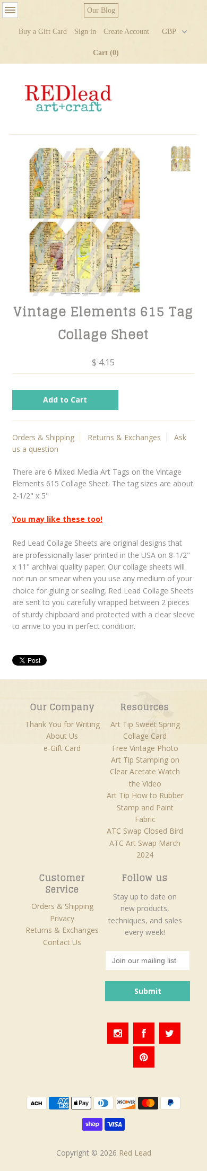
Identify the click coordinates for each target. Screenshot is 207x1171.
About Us (62, 736)
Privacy (62, 918)
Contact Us (62, 942)
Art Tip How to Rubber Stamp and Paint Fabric (145, 807)
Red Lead (135, 1153)
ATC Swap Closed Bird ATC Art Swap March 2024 (145, 843)
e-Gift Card (62, 748)
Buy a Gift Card (43, 32)
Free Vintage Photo (145, 748)
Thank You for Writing (62, 724)
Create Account (126, 32)
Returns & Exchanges (124, 437)
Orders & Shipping (43, 437)
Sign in (85, 32)
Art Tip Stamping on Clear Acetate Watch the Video (145, 772)
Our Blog (101, 10)
